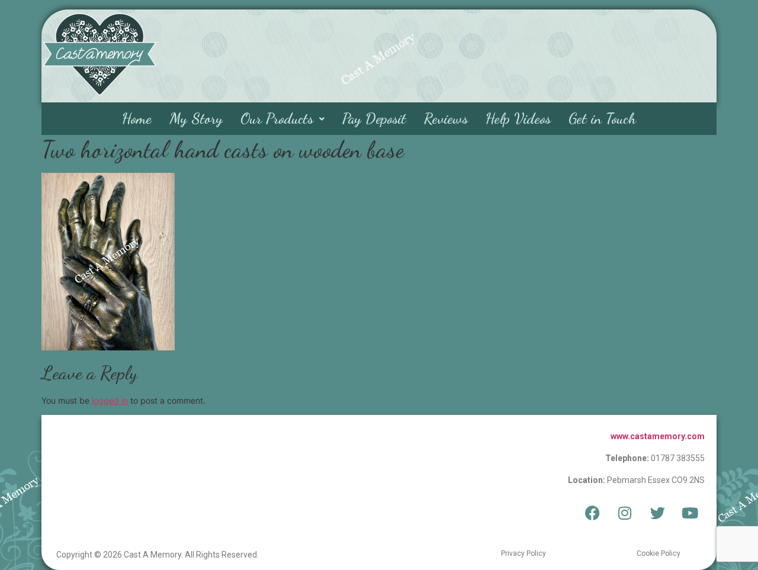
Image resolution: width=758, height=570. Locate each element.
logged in (110, 400)
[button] (282, 118)
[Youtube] (690, 513)
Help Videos (518, 118)
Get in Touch (602, 118)
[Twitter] (657, 513)
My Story (196, 118)
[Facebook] (592, 513)
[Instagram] (625, 513)
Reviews (446, 118)
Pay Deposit (374, 118)
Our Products (276, 118)
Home (137, 118)
